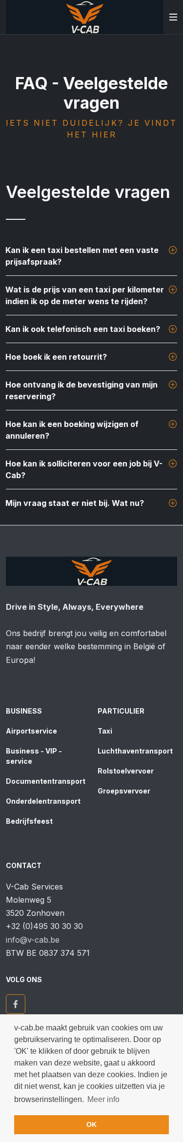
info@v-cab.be (33, 940)
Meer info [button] (103, 1099)
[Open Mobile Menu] (173, 17)
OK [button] (91, 1124)
